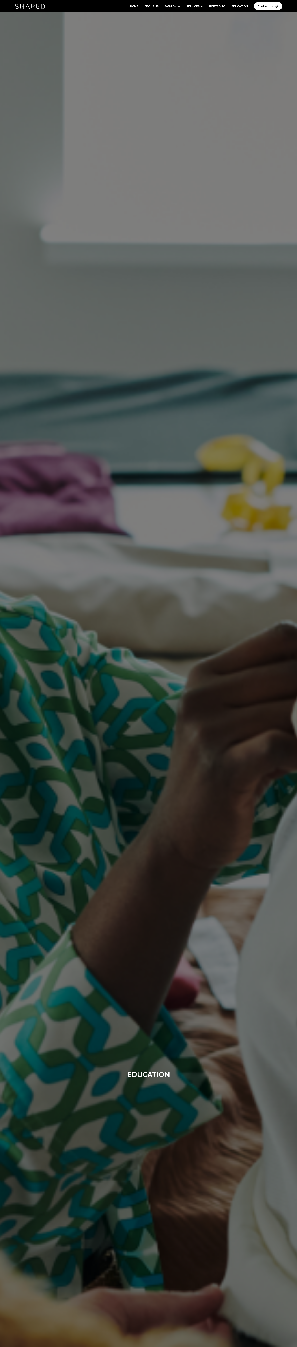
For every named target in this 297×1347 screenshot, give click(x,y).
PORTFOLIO (217, 6)
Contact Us (265, 6)
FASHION (171, 6)
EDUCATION (239, 6)
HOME (134, 6)
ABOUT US (151, 6)
